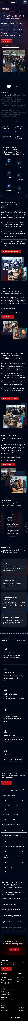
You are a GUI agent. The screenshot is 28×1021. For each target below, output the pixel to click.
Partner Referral (20, 1007)
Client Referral (20, 1009)
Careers (19, 979)
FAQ (18, 981)
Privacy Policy (20, 1010)
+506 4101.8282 (6, 994)
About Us (19, 976)
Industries (3, 1007)
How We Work (4, 1010)
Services (3, 1005)
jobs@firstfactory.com (6, 999)
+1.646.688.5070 (6, 983)
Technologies (4, 1009)
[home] (8, 2)
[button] (25, 2)
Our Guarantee (20, 977)
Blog (18, 1005)
